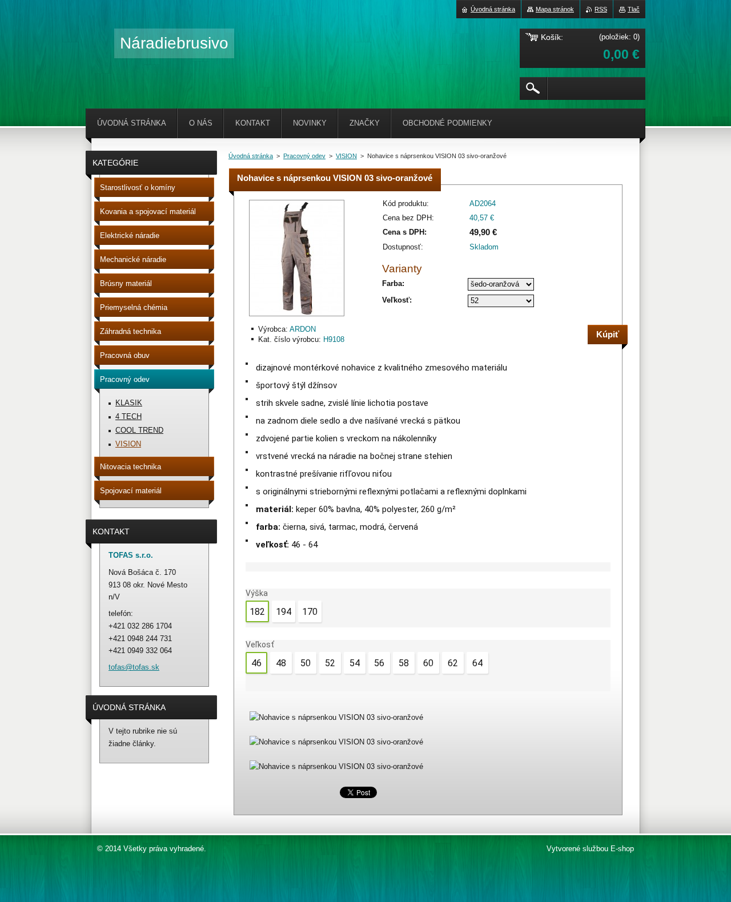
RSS (601, 9)
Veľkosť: (397, 300)
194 (283, 611)
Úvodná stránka (250, 155)
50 (305, 663)
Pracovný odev (304, 155)
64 (477, 663)
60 (428, 663)
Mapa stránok (555, 9)
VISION (346, 155)
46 (256, 663)
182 (257, 611)
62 (453, 663)
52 (330, 663)
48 (281, 663)
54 (355, 663)
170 (310, 611)
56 (379, 663)
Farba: (393, 283)
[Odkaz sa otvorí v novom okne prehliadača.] (297, 317)
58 (404, 663)
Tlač (634, 9)
